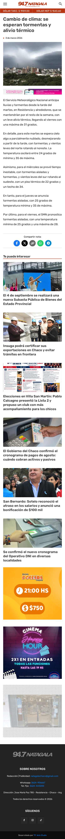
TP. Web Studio (40, 835)
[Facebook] (24, 820)
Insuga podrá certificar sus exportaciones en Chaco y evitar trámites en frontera (29, 350)
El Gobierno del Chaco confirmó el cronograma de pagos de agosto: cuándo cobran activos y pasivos (30, 455)
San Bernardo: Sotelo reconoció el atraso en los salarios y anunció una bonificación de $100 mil (31, 505)
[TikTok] (41, 820)
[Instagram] (32, 820)
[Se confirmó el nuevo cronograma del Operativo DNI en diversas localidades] (32, 533)
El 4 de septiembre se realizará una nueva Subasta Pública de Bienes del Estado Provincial (32, 299)
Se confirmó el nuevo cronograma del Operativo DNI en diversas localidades (30, 556)
